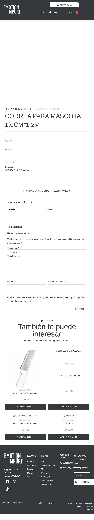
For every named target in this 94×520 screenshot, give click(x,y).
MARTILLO (68, 423)
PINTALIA (66, 420)
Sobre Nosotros (48, 465)
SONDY (29, 390)
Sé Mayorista (47, 476)
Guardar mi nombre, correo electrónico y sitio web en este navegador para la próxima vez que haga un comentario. (46, 299)
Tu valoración (14, 256)
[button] (56, 12)
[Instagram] (14, 482)
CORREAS (27, 109)
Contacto (45, 473)
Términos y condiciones (12, 502)
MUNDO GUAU (16, 109)
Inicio (7, 109)
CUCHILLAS (22, 390)
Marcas (44, 469)
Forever (30, 461)
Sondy (30, 469)
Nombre (11, 281)
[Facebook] (7, 482)
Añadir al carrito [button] (25, 407)
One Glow (31, 465)
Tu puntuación (14, 248)
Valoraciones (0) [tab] (61, 191)
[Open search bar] (43, 12)
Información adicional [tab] (36, 191)
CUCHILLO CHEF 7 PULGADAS (25, 423)
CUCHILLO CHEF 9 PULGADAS (25, 393)
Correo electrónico (57, 281)
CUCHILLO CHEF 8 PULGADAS (69, 375)
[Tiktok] (7, 489)
